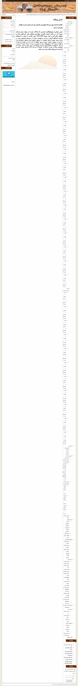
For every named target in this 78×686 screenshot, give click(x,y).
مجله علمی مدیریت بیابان (68, 657)
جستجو (4, 14)
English (4, 1)
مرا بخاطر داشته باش (10, 35)
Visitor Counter (11, 65)
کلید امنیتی (12, 31)
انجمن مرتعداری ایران (68, 651)
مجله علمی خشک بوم (68, 659)
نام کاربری (12, 21)
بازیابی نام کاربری (7, 40)
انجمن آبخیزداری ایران (68, 653)
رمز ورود (12, 25)
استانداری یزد (69, 655)
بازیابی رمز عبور (8, 42)
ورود (13, 36)
